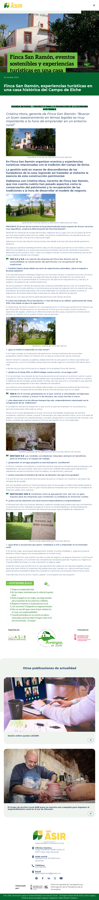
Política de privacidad (31, 898)
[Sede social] (33, 857)
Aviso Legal (89, 895)
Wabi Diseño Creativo (67, 898)
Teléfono (40, 865)
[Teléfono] (33, 865)
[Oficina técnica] (33, 848)
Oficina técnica (43, 848)
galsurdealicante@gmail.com (48, 873)
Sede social (41, 856)
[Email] (33, 872)
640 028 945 (40, 867)
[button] (94, 5)
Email (38, 871)
